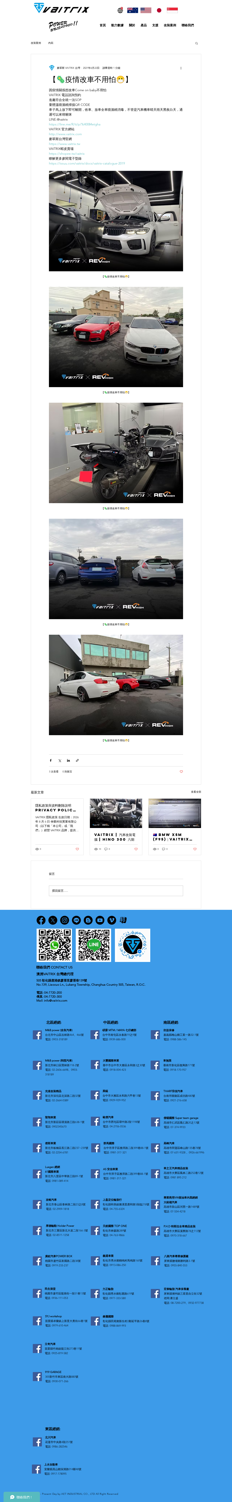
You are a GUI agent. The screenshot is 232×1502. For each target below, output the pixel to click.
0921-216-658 (178, 1100)
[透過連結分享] (77, 760)
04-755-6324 (117, 1209)
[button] (196, 43)
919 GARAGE (53, 1372)
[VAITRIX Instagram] (64, 920)
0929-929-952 (117, 1100)
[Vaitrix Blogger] (88, 920)
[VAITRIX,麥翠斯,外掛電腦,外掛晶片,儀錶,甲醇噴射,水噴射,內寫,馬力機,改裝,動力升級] (175, 813)
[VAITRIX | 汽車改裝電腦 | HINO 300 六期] (116, 813)
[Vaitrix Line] (76, 920)
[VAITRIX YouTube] (100, 920)
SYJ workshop (53, 1316)
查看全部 (196, 791)
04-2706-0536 (118, 1126)
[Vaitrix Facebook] (41, 920)
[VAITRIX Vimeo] (111, 920)
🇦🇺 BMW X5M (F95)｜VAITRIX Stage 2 (171, 837)
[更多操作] (181, 68)
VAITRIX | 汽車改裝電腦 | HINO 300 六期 (114, 837)
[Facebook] (37, 1034)
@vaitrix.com (58, 1000)
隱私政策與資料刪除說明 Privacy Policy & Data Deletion (55, 807)
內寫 (50, 43)
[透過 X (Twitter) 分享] (59, 760)
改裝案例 (36, 43)
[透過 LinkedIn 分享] (68, 760)
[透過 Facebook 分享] (50, 760)
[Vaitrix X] (52, 920)
